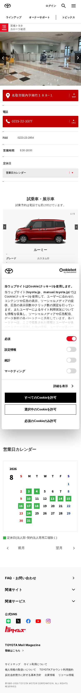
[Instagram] (48, 621)
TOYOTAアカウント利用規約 (56, 669)
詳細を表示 (60, 386)
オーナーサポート (39, 17)
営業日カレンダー (16, 172)
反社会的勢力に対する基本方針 (23, 674)
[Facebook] (28, 621)
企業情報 (50, 674)
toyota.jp (33, 292)
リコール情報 (66, 674)
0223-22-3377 (22, 121)
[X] (18, 621)
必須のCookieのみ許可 (40, 421)
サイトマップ (13, 664)
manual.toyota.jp (56, 292)
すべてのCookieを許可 (40, 397)
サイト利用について (35, 664)
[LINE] (8, 621)
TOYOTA (7, 6)
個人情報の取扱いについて (20, 669)
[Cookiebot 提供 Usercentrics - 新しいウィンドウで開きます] (58, 270)
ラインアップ (14, 17)
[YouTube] (38, 621)
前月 (21, 548)
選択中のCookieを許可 (40, 409)
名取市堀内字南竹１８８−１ (32, 95)
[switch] (71, 349)
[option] (40, 59)
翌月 (59, 548)
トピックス (68, 17)
